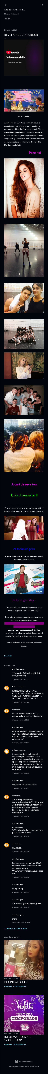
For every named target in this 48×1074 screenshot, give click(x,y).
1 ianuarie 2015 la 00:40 (20, 702)
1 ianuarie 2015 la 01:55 (20, 773)
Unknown (15, 687)
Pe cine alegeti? (15, 981)
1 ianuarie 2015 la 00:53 (20, 720)
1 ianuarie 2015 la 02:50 (20, 852)
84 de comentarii (19, 1044)
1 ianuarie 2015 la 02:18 (20, 816)
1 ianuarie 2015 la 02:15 (20, 788)
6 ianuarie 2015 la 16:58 (20, 907)
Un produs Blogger (26, 1061)
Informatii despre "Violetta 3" (17, 1038)
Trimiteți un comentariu (15, 929)
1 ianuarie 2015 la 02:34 (20, 836)
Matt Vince (35, 1066)
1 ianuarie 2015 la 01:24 (20, 743)
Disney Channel (14, 9)
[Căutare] (42, 4)
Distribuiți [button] (8, 656)
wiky (14, 710)
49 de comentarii (19, 986)
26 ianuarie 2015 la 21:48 (21, 923)
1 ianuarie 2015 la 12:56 (20, 877)
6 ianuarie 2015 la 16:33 (20, 892)
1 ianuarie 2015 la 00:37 (20, 679)
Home (8, 19)
